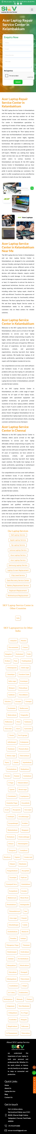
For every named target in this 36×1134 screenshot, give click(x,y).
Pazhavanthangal (24, 837)
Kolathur (25, 823)
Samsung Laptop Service (18, 565)
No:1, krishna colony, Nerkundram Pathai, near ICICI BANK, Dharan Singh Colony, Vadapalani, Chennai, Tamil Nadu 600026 (19, 1115)
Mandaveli (25, 931)
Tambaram (27, 722)
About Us (8, 1088)
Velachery (8, 701)
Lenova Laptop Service (18, 550)
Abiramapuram (12, 668)
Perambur (13, 938)
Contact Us (8, 1097)
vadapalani (13, 640)
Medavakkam (12, 715)
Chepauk (24, 918)
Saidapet (23, 938)
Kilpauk (12, 864)
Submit (18, 82)
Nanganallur (24, 715)
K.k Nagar (24, 1013)
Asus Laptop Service (18, 555)
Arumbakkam (13, 986)
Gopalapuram (24, 796)
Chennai (25, 647)
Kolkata (7, 661)
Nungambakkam (12, 871)
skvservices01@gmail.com (17, 1130)
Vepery (7, 762)
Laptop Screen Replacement (18, 570)
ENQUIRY (34, 1085)
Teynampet (12, 877)
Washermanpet (11, 952)
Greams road (28, 857)
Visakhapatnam (26, 661)
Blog (6, 1094)
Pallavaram (24, 1026)
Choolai (11, 735)
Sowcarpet (27, 810)
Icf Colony (11, 992)
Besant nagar (23, 789)
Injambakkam (27, 762)
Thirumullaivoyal (14, 911)
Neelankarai (10, 837)
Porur (18, 722)
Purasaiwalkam (23, 749)
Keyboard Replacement (18, 590)
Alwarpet (18, 701)
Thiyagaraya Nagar (12, 945)
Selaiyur (11, 843)
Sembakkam (27, 776)
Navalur (7, 776)
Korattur (24, 891)
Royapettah (25, 871)
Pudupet (29, 999)
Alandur (16, 762)
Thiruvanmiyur (24, 756)
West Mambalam (24, 1006)
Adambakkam (25, 884)
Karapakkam (13, 891)
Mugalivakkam (12, 1026)
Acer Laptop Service (18, 560)
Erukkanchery (23, 992)
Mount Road (24, 898)
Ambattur (11, 959)
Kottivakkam (25, 952)
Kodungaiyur (8, 999)
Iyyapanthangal (13, 823)
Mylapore (12, 688)
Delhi (29, 654)
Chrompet (28, 701)
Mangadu (24, 1019)
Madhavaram (24, 708)
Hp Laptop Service (18, 545)
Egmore (17, 857)
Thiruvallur (8, 728)
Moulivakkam (24, 965)
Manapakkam (11, 965)
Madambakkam (12, 830)
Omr (25, 911)
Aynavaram (27, 728)
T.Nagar (10, 783)
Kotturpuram (24, 742)
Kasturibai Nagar (12, 803)
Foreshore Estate (24, 674)
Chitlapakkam (12, 1013)
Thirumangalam (23, 843)
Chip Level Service (18, 575)
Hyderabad (19, 654)
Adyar (18, 728)
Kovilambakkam (23, 959)
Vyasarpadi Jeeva (11, 884)
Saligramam (10, 1006)
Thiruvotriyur (25, 1033)
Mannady (20, 999)
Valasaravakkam (23, 783)
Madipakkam (25, 769)
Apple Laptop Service (18, 540)
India (18, 618)
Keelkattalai (12, 708)
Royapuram (16, 810)
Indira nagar (12, 681)
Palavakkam (12, 972)
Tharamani (26, 945)
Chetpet (24, 986)
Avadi (7, 810)
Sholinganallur (24, 904)
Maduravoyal (12, 898)
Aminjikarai (23, 850)
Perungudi (24, 972)
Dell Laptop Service (18, 535)
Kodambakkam (12, 931)
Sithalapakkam (11, 979)
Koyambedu (25, 803)
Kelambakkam (11, 769)
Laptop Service (10, 1091)
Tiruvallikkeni (23, 695)
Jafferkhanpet (12, 742)
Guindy (24, 925)
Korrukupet (24, 681)
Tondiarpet (10, 816)
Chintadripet (11, 674)
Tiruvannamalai (13, 647)
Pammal (16, 776)
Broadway (7, 857)
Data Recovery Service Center (18, 580)
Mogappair (25, 830)
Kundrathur (13, 1019)
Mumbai (23, 640)
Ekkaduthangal (13, 925)
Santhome (11, 695)
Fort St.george (22, 735)
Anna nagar (13, 918)
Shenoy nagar (11, 756)
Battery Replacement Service (18, 585)
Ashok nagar (25, 668)
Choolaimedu (11, 796)
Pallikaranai (8, 722)
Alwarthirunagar (23, 816)
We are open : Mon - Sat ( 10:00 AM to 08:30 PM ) (19, 1)
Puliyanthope (23, 688)
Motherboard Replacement (18, 595)
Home (7, 1085)
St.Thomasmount (11, 1033)
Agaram (11, 789)
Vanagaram (12, 850)
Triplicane (23, 877)
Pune (15, 661)
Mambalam (22, 864)
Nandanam (11, 749)
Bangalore (8, 654)
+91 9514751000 (14, 1126)
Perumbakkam (11, 904)
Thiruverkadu (24, 979)
